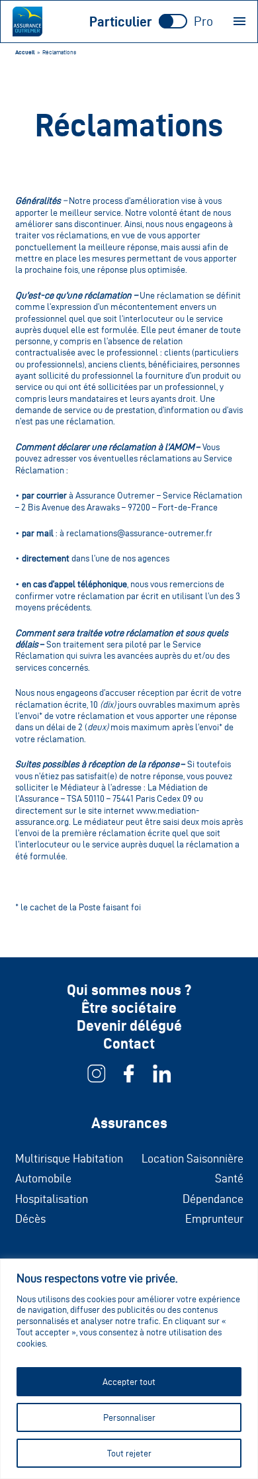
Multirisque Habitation (69, 1158)
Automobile (43, 1178)
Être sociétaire (129, 1008)
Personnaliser (129, 1417)
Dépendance (213, 1198)
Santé (229, 1178)
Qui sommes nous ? (129, 990)
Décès (30, 1218)
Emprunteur (214, 1218)
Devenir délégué (129, 1025)
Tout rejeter (129, 1453)
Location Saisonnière (192, 1158)
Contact (129, 1043)
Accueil (25, 52)
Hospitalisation (51, 1198)
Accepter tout (129, 1381)
